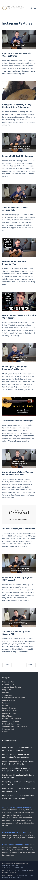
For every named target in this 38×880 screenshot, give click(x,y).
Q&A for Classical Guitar (11, 719)
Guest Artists (7, 695)
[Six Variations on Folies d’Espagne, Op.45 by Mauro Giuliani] (19, 458)
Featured (5, 692)
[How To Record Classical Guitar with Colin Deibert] (19, 301)
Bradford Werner (8, 748)
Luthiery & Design (9, 708)
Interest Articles (8, 700)
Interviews (6, 703)
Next (30, 665)
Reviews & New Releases (11, 724)
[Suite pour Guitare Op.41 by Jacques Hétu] (19, 193)
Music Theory (7, 716)
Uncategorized (8, 729)
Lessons (5, 706)
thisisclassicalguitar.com (11, 865)
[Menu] (35, 8)
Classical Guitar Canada (11, 687)
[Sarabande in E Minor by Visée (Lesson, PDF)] (19, 617)
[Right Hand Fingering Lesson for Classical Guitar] (19, 39)
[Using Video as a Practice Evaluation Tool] (19, 247)
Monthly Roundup (9, 713)
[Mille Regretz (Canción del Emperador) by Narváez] (19, 352)
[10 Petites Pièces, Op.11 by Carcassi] (19, 514)
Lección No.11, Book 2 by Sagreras (17, 156)
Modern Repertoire (9, 711)
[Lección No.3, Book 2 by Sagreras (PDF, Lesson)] (19, 563)
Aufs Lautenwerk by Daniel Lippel (17, 421)
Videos (5, 732)
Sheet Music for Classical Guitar (14, 727)
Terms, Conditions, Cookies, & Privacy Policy (17, 876)
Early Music (6, 690)
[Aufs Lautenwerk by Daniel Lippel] (19, 406)
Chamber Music (8, 685)
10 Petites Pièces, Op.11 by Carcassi (18, 529)
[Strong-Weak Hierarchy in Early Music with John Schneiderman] (19, 90)
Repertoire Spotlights (10, 721)
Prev (8, 665)
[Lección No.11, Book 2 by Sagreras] (19, 142)
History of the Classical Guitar (13, 698)
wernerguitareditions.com (13, 868)
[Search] (31, 8)
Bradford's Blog (8, 682)
